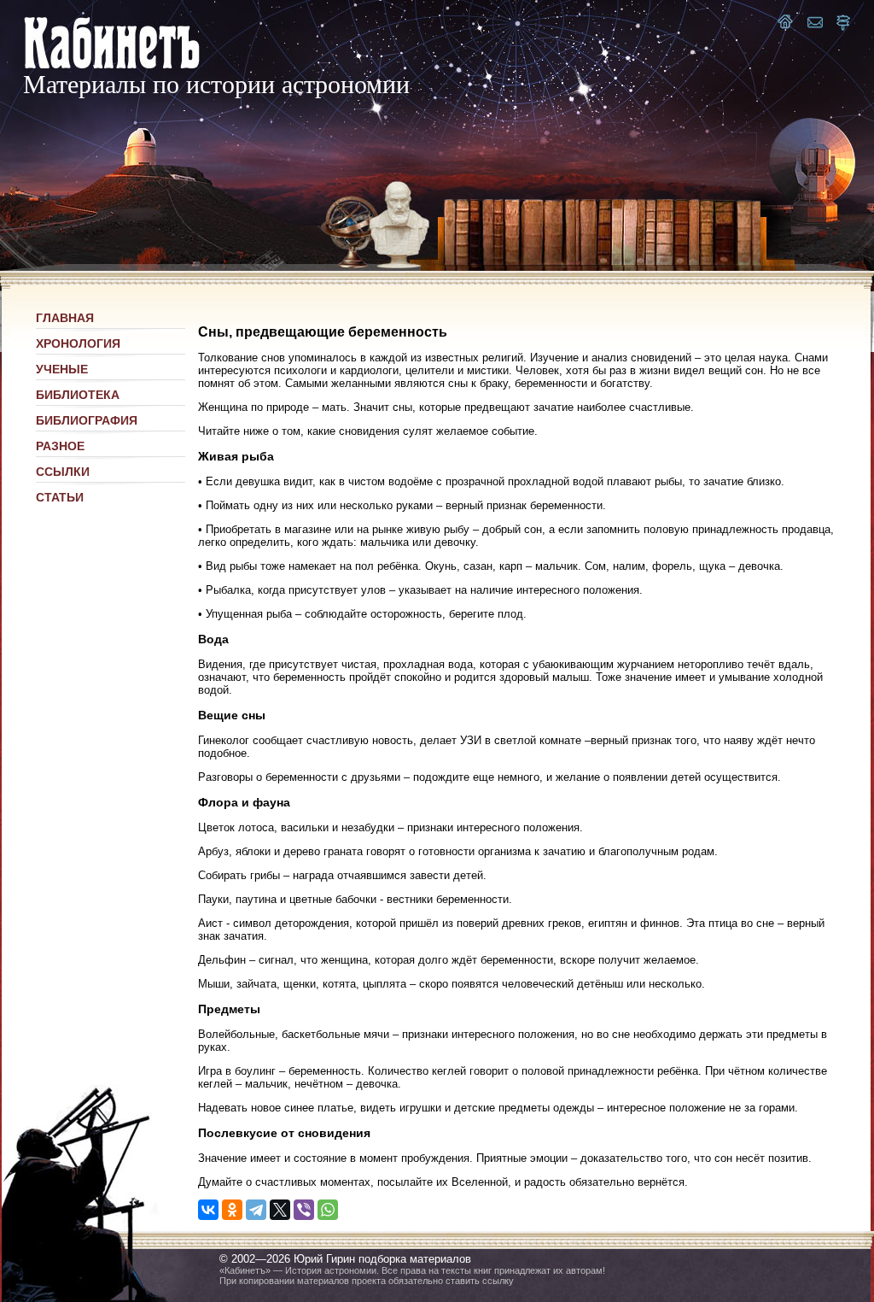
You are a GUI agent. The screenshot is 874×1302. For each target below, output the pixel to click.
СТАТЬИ (60, 497)
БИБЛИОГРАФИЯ (86, 420)
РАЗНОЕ (60, 446)
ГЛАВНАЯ (65, 318)
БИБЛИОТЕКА (77, 395)
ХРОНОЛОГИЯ (78, 343)
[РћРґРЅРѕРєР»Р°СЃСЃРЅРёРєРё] (232, 1209)
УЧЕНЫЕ (62, 369)
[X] (280, 1209)
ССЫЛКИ (63, 471)
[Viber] (304, 1209)
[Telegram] (256, 1209)
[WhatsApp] (328, 1209)
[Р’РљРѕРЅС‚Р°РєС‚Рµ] (208, 1209)
